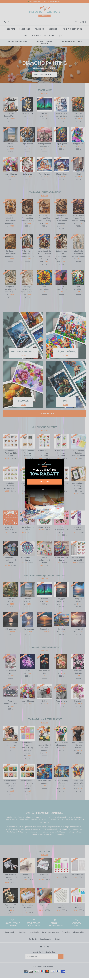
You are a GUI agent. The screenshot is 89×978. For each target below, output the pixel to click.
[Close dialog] (61, 461)
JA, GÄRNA (44, 482)
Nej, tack (44, 489)
